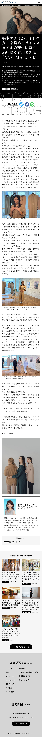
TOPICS (15, 5)
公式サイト (13, 542)
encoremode (8, 5)
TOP (2, 5)
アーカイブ (10, 692)
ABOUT (22, 668)
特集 (7, 672)
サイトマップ (24, 680)
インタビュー (10, 676)
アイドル (9, 688)
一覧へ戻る (19, 646)
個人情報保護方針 (19, 713)
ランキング (10, 684)
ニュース (9, 668)
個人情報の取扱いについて (19, 717)
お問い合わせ (19, 724)
